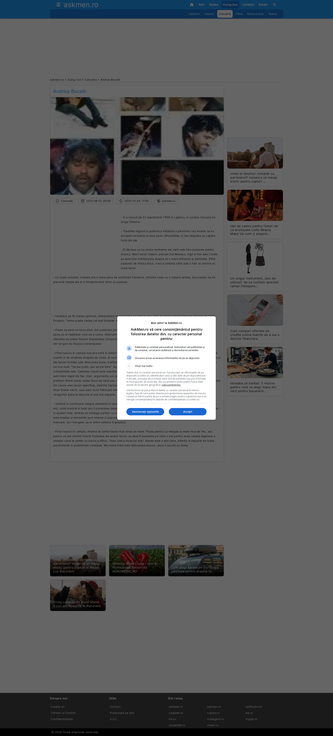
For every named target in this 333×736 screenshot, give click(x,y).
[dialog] (166, 368)
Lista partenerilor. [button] (171, 384)
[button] (166, 366)
